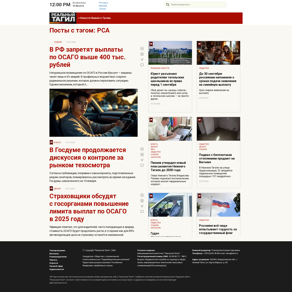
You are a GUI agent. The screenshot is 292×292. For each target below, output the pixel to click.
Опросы (53, 260)
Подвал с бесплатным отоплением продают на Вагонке (217, 158)
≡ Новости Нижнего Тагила (94, 18)
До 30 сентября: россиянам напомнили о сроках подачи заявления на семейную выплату (217, 79)
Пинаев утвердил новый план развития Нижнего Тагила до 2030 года (168, 166)
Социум (58, 42)
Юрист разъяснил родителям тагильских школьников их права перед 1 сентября (167, 79)
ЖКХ (153, 149)
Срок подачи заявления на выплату (214, 91)
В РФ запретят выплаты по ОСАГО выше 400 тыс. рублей (87, 57)
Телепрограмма (57, 250)
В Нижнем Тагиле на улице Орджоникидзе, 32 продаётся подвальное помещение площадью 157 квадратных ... (216, 172)
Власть (57, 142)
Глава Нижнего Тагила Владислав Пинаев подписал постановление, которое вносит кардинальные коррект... (170, 180)
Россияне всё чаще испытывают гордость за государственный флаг (218, 229)
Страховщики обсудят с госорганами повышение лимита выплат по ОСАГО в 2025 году (89, 207)
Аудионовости (56, 269)
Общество (204, 68)
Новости (53, 263)
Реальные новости (160, 68)
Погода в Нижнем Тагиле (103, 6)
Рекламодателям (58, 257)
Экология (156, 157)
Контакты (54, 253)
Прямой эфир (56, 266)
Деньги (57, 189)
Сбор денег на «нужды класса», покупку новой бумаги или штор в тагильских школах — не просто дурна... (170, 94)
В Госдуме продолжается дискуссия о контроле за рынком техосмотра (87, 157)
